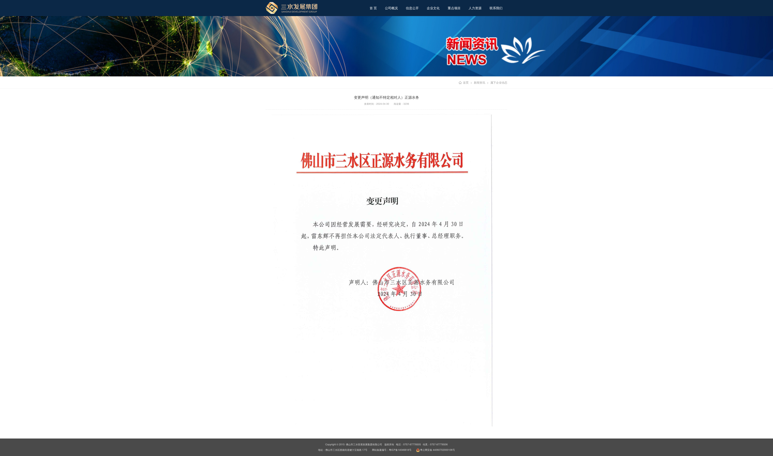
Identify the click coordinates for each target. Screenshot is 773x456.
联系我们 (496, 8)
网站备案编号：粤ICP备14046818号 (392, 449)
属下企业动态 (498, 82)
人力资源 (475, 8)
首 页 (373, 8)
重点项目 (454, 8)
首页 (465, 82)
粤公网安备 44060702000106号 (437, 449)
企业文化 (433, 8)
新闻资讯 (479, 82)
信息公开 (412, 8)
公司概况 (391, 8)
